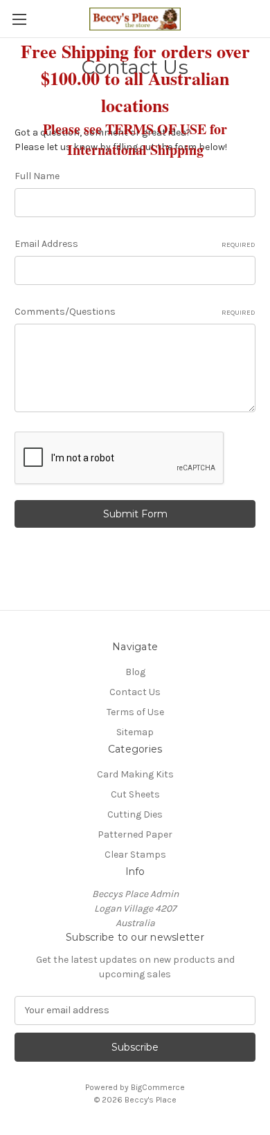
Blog (135, 672)
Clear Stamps (135, 854)
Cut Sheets (135, 794)
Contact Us (135, 692)
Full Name (37, 176)
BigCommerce (158, 1087)
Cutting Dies (135, 814)
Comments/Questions (135, 311)
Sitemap (135, 732)
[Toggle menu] (19, 19)
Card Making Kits (135, 774)
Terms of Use (135, 712)
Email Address (135, 244)
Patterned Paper (135, 834)
